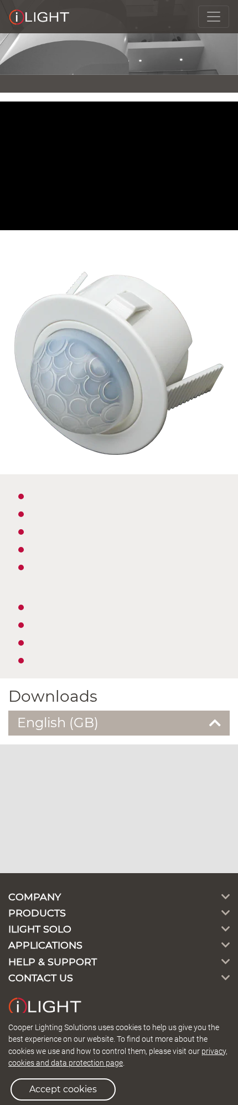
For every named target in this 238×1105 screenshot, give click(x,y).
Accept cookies (63, 1089)
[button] (119, 723)
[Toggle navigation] (213, 17)
